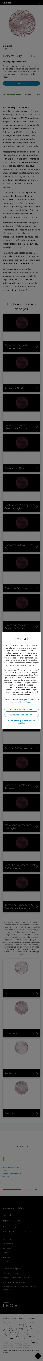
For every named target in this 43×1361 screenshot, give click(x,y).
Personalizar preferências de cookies (21, 721)
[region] (21, 680)
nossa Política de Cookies (21, 702)
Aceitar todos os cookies (21, 709)
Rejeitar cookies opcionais (21, 715)
